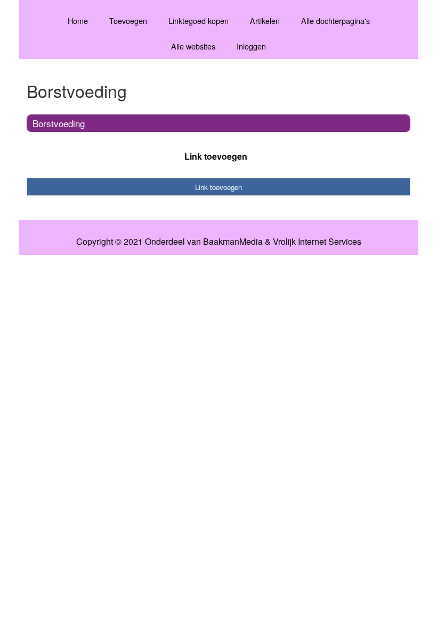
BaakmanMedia (233, 241)
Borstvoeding (59, 123)
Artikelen (265, 20)
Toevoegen (128, 20)
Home (78, 20)
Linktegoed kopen (198, 20)
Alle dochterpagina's (335, 20)
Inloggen (251, 46)
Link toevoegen (215, 156)
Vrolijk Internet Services (317, 241)
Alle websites (193, 46)
